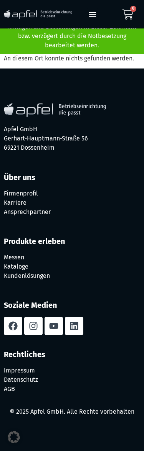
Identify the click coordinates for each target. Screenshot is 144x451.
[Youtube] (54, 326)
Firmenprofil (21, 193)
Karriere (15, 202)
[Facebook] (13, 326)
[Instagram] (33, 326)
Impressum (19, 370)
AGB (9, 389)
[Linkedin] (74, 326)
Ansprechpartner (27, 211)
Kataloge (16, 266)
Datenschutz (21, 379)
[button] (92, 14)
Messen (14, 257)
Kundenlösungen (27, 275)
